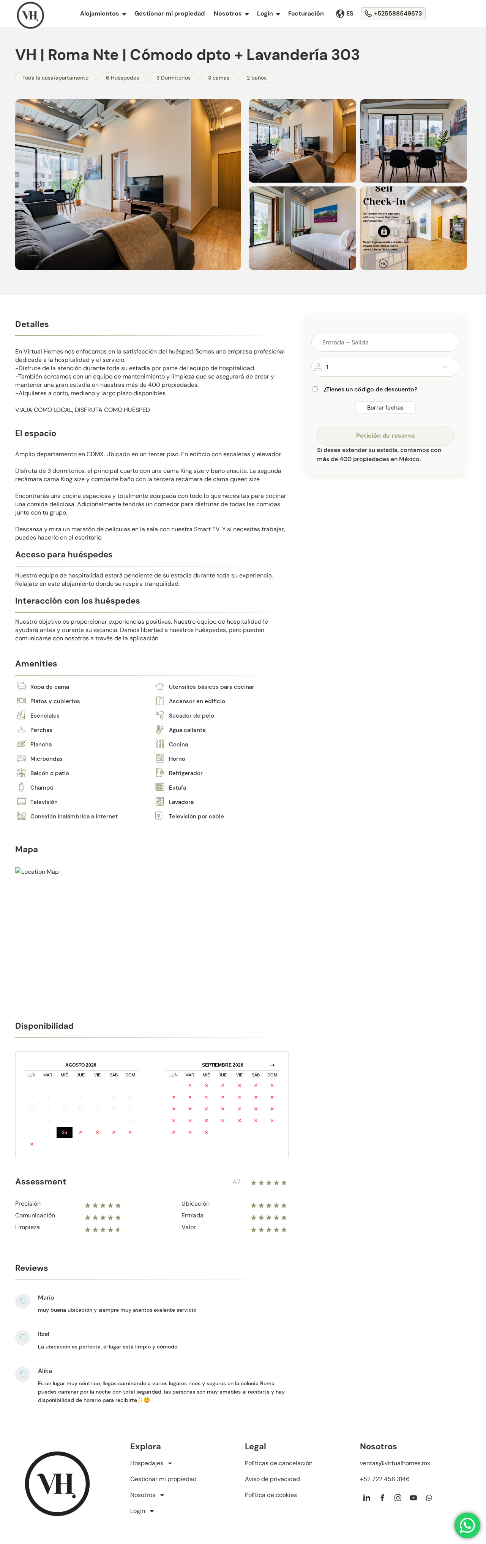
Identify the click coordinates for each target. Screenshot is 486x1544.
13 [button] (81, 1109)
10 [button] (31, 1109)
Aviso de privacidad (272, 1479)
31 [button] (31, 1144)
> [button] (272, 1065)
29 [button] (114, 1132)
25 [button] (47, 1132)
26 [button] (64, 1132)
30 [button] (130, 1132)
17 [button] (31, 1120)
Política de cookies (271, 1495)
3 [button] (31, 1097)
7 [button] (97, 1097)
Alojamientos (103, 13)
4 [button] (48, 1097)
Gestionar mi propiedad (169, 13)
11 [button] (48, 1109)
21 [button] (97, 1120)
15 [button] (114, 1109)
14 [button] (97, 1109)
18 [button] (47, 1120)
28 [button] (97, 1132)
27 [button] (81, 1132)
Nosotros (231, 13)
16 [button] (130, 1109)
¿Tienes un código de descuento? (370, 389)
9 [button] (130, 1097)
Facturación (306, 13)
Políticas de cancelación (278, 1463)
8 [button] (113, 1097)
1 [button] (113, 1085)
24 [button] (31, 1132)
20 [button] (81, 1120)
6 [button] (80, 1097)
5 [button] (64, 1097)
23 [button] (130, 1120)
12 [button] (64, 1109)
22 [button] (114, 1120)
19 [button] (64, 1120)
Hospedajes (146, 1463)
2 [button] (130, 1085)
